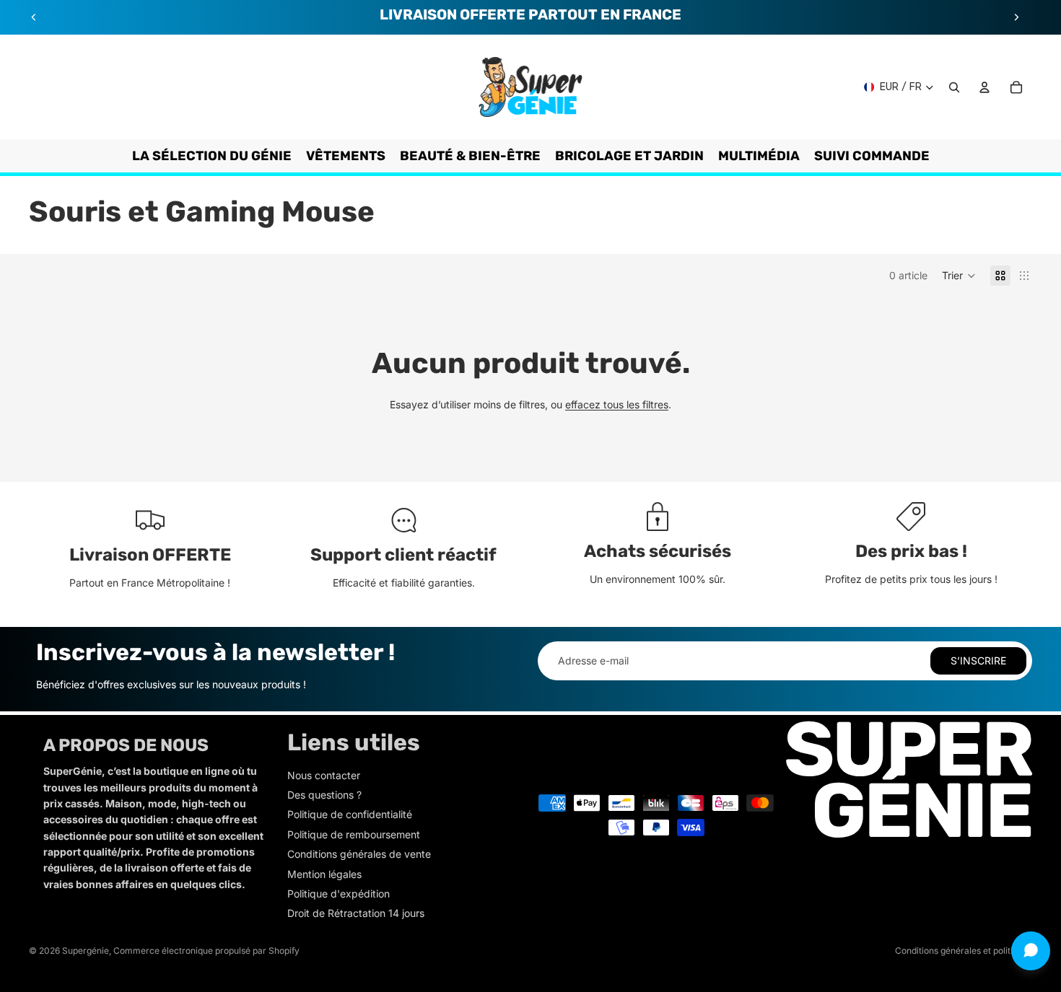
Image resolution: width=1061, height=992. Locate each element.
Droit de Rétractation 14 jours (355, 913)
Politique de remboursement (353, 834)
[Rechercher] (954, 87)
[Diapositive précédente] (34, 17)
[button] (959, 275)
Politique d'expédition (338, 893)
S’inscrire (978, 660)
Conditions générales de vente (359, 854)
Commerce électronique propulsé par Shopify (206, 950)
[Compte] (984, 87)
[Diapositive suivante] (1016, 17)
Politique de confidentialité (349, 814)
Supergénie (85, 950)
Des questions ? (324, 795)
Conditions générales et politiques (963, 950)
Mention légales (324, 874)
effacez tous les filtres (616, 404)
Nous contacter (323, 775)
